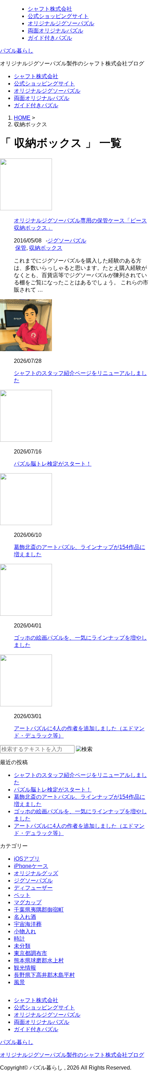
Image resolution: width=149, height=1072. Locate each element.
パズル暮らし (16, 51)
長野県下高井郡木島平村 (44, 975)
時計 (19, 939)
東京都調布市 (30, 953)
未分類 (22, 946)
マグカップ (28, 902)
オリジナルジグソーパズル (61, 23)
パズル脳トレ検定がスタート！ (52, 464)
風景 (19, 982)
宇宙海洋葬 (28, 924)
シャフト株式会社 (50, 9)
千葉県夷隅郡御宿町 (39, 910)
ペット (22, 895)
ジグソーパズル (66, 241)
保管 (20, 248)
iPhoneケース (31, 866)
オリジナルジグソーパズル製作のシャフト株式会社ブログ (72, 1055)
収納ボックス (45, 248)
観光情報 (25, 968)
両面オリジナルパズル (55, 31)
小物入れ (25, 931)
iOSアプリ (27, 859)
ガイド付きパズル (50, 38)
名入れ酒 (25, 917)
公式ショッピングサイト (58, 16)
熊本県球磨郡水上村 (39, 960)
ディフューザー (33, 888)
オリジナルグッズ (36, 873)
